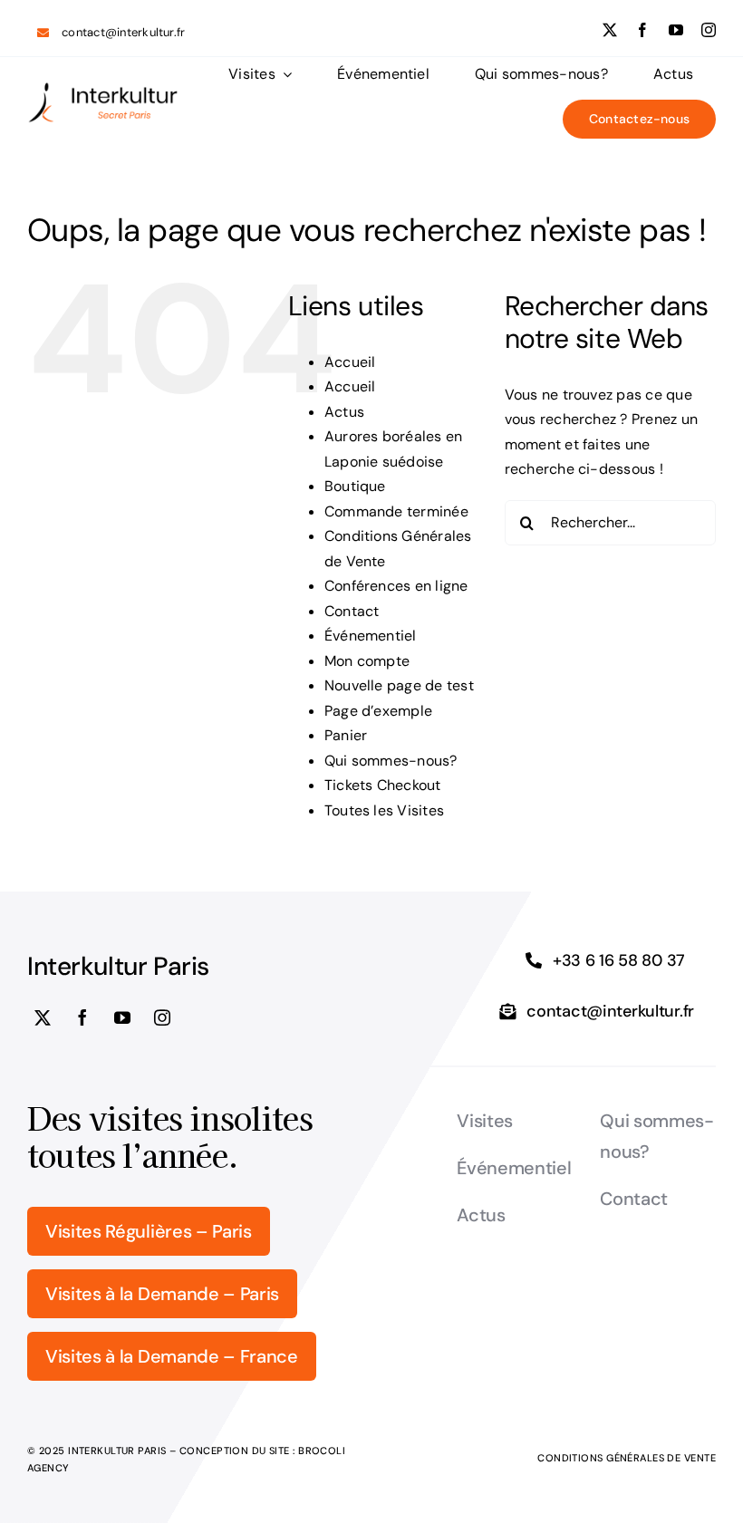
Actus (344, 411)
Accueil (350, 361)
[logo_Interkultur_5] (103, 88)
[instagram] (708, 30)
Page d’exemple (378, 710)
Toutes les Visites (384, 810)
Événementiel (370, 635)
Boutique (355, 486)
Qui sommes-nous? (391, 760)
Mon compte (367, 660)
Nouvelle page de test (399, 685)
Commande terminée (396, 511)
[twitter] (610, 30)
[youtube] (676, 30)
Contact (352, 611)
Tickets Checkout (382, 785)
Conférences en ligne (396, 585)
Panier (345, 735)
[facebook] (642, 30)
